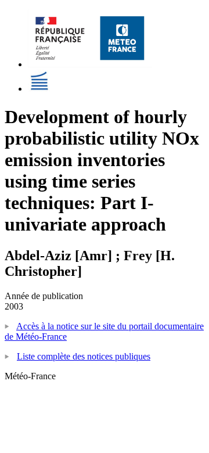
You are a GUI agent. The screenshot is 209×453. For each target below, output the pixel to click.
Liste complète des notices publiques (83, 356)
